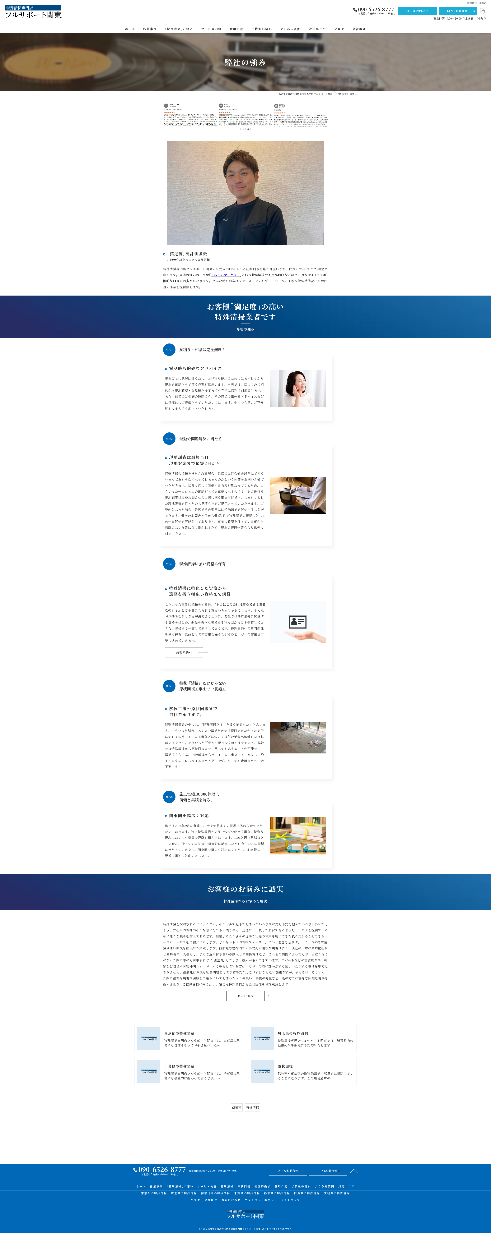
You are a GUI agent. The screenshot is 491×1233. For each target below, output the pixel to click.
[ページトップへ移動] (354, 1171)
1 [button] (240, 129)
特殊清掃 (252, 1107)
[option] (190, 114)
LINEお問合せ (457, 11)
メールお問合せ (417, 11)
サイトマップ (290, 1200)
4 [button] (248, 129)
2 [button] (243, 129)
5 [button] (250, 129)
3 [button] (245, 129)
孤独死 (237, 1107)
